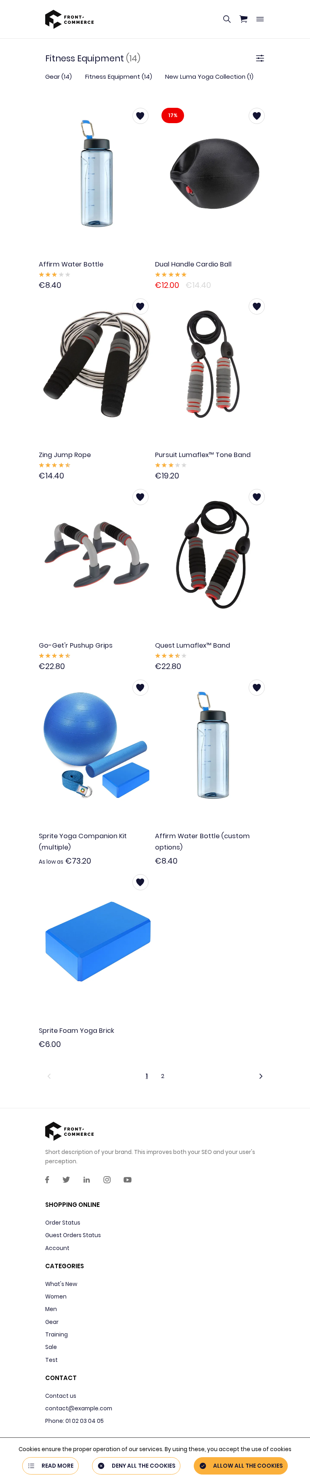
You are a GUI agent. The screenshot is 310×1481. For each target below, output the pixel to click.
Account (57, 1248)
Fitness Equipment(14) (118, 76)
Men (51, 1309)
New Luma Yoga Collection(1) (209, 76)
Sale (51, 1347)
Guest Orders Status (73, 1235)
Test (51, 1360)
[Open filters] (260, 58)
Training (56, 1334)
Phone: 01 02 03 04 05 (74, 1421)
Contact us (60, 1396)
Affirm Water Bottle (71, 264)
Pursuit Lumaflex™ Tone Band (203, 454)
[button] (89, 1076)
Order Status (62, 1223)
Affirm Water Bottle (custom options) (202, 841)
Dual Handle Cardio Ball (193, 264)
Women (56, 1297)
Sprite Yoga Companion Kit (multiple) (83, 841)
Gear (52, 1322)
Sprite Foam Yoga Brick (76, 1030)
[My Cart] (243, 19)
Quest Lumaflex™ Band (192, 645)
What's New (61, 1284)
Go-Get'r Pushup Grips (76, 645)
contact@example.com (78, 1408)
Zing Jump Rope (65, 454)
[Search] (227, 19)
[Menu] (260, 19)
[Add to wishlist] (140, 116)
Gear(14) (58, 76)
